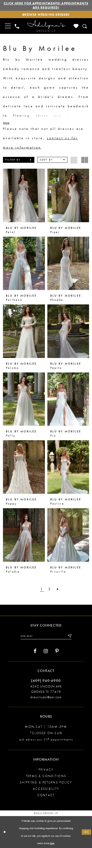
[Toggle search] (85, 26)
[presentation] (24, 195)
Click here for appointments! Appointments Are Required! (46, 5)
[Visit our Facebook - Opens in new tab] (35, 651)
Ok (86, 832)
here (52, 843)
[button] (18, 160)
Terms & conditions (46, 776)
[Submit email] (69, 635)
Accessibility (46, 789)
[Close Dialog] (4, 832)
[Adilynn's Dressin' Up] (46, 26)
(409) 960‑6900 (46, 680)
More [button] (6, 122)
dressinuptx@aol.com (46, 697)
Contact (46, 795)
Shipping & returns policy (46, 782)
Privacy (46, 769)
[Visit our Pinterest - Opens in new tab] (57, 651)
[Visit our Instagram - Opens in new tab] (46, 651)
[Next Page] (58, 589)
